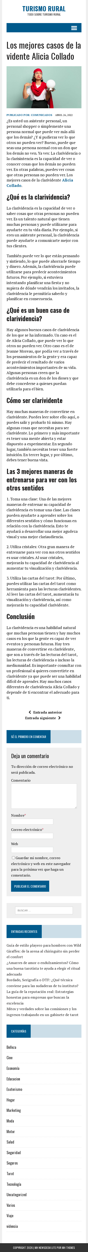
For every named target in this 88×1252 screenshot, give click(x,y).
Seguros (12, 1163)
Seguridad (14, 1152)
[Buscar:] (44, 910)
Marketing (14, 1110)
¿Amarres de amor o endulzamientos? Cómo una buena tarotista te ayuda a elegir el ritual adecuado (43, 968)
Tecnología (14, 1184)
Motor (11, 1131)
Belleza (11, 1047)
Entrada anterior (47, 712)
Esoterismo (14, 1089)
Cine (9, 1057)
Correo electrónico (26, 829)
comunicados (41, 115)
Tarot (10, 1173)
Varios (11, 1205)
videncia (12, 1226)
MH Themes (68, 1248)
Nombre (17, 815)
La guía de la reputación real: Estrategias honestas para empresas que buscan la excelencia (40, 997)
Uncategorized (17, 1194)
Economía (13, 1068)
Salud (10, 1142)
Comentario (20, 780)
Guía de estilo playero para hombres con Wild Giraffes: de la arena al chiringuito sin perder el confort (44, 951)
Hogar (11, 1100)
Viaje (10, 1215)
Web (14, 843)
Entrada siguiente (40, 717)
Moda (10, 1121)
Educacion (13, 1079)
